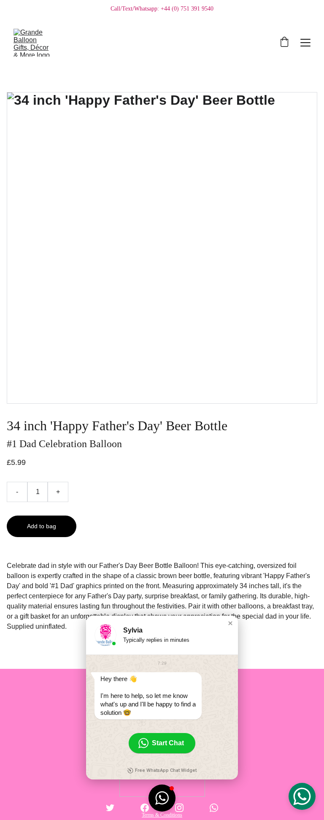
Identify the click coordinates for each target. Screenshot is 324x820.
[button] (230, 623)
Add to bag (41, 526)
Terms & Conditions (162, 815)
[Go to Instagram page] (179, 808)
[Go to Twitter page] (110, 808)
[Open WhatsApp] (302, 796)
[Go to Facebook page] (144, 808)
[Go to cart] (284, 42)
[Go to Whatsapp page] (214, 808)
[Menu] (305, 42)
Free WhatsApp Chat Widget (166, 770)
